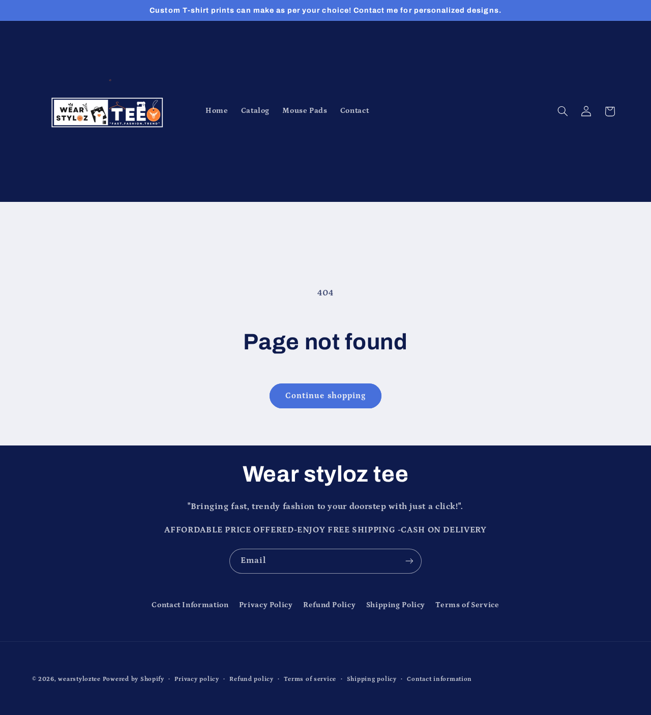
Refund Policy (329, 605)
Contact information (439, 679)
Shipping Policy (395, 605)
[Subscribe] (409, 561)
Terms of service (310, 679)
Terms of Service (467, 605)
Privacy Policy (266, 605)
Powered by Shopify (133, 679)
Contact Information (190, 605)
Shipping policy (372, 679)
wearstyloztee (79, 679)
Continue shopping (325, 395)
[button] (562, 111)
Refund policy (251, 679)
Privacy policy (196, 679)
